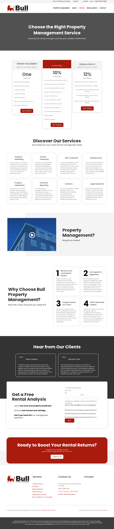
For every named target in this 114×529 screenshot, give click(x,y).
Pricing (82, 8)
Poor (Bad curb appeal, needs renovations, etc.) (80, 417)
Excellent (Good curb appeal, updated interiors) (80, 410)
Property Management (61, 8)
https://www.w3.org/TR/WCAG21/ (33, 522)
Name (82, 395)
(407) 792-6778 (67, 451)
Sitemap (45, 510)
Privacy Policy (51, 510)
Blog (91, 1)
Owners (85, 1)
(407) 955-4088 (101, 1)
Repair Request (37, 489)
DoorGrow (104, 510)
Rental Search (92, 8)
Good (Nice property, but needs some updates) (80, 413)
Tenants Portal (37, 484)
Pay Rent (35, 486)
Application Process (39, 494)
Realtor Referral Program (61, 1)
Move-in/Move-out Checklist (42, 497)
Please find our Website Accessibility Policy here (69, 524)
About (74, 8)
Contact (103, 8)
